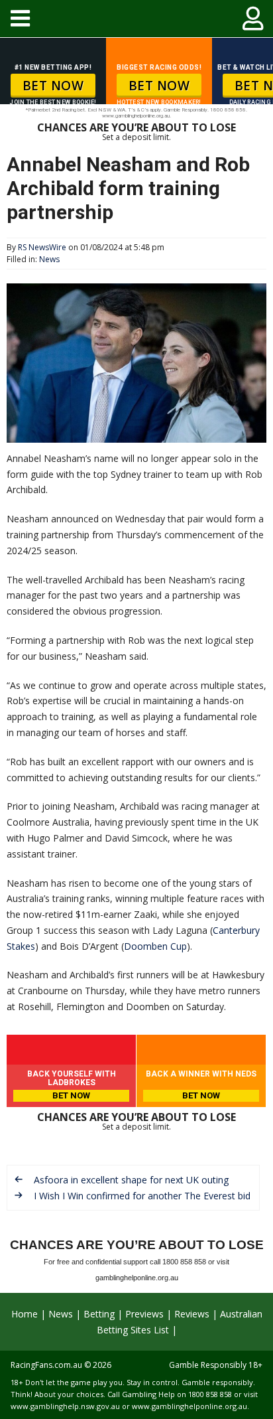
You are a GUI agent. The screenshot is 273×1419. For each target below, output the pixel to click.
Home (24, 1313)
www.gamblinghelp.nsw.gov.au (65, 1406)
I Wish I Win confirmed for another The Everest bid (142, 1195)
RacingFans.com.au (46, 1365)
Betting (99, 1313)
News (49, 259)
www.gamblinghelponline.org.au (189, 1406)
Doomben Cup (155, 946)
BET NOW (53, 85)
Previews (144, 1313)
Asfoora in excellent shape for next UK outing (131, 1179)
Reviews (191, 1313)
